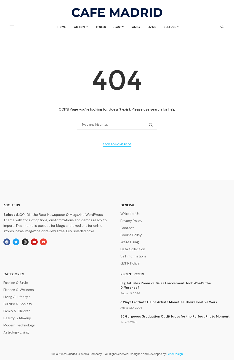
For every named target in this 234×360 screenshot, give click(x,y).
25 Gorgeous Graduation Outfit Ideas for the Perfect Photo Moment (175, 316)
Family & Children (16, 311)
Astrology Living (16, 332)
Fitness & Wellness (18, 290)
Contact (127, 228)
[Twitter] (16, 241)
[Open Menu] (12, 27)
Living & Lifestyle (17, 297)
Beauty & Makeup (17, 318)
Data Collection (132, 249)
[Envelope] (43, 241)
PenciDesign (174, 354)
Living (152, 27)
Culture (169, 27)
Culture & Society (17, 304)
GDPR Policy (130, 263)
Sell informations (133, 256)
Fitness (100, 27)
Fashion (79, 27)
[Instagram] (25, 241)
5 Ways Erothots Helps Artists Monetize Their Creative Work (168, 302)
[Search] (222, 27)
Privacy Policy (131, 221)
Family (136, 27)
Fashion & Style (15, 283)
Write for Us (130, 214)
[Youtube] (34, 241)
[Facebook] (6, 241)
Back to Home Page (117, 144)
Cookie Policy (131, 235)
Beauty (118, 27)
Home (61, 27)
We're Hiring (129, 242)
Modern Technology (19, 325)
